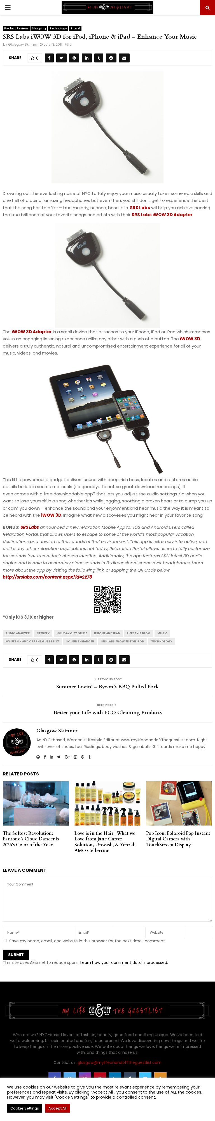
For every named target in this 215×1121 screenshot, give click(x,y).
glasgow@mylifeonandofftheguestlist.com (120, 1062)
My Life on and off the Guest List (32, 641)
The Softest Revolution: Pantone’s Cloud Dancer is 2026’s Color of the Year (31, 839)
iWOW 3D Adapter (32, 332)
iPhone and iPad (107, 633)
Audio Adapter (18, 633)
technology (161, 641)
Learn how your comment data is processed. (124, 962)
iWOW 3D (190, 339)
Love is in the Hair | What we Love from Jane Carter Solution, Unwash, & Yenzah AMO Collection (104, 842)
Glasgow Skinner (22, 44)
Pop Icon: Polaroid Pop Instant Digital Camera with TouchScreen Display (178, 839)
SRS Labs (140, 208)
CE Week (43, 633)
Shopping (39, 28)
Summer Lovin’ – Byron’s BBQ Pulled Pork (107, 686)
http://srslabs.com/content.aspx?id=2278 (47, 577)
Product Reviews (16, 28)
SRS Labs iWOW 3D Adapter (162, 215)
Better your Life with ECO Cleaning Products (107, 712)
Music (162, 633)
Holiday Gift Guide (72, 633)
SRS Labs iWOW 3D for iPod (122, 641)
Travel (75, 28)
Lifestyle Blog (138, 633)
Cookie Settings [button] (24, 1108)
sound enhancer (80, 641)
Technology (58, 28)
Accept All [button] (57, 1108)
